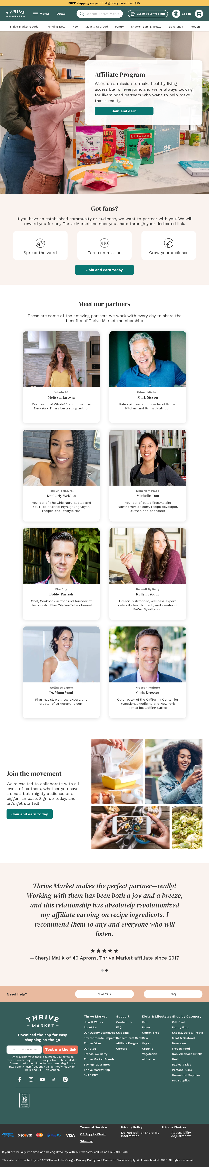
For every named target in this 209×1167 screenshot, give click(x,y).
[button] (199, 14)
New (75, 26)
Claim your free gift (151, 13)
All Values (149, 1059)
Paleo (146, 1027)
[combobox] (100, 14)
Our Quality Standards (99, 1032)
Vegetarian (149, 1054)
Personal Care (182, 1069)
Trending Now (55, 26)
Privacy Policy (131, 1127)
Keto (145, 1022)
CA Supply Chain (93, 1134)
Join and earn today (104, 270)
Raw (145, 1038)
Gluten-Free (150, 1032)
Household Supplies (186, 1075)
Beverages (176, 26)
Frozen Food (181, 1048)
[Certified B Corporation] (24, 1100)
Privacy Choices (174, 1127)
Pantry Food (180, 1027)
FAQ (173, 994)
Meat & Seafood (96, 26)
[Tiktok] (54, 1079)
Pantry (119, 26)
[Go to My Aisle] (15, 13)
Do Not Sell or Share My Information (140, 1134)
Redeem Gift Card (129, 1038)
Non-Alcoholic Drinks (187, 1054)
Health (176, 1059)
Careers (121, 1048)
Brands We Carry (95, 1054)
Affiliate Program (128, 1043)
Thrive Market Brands (99, 1059)
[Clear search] (121, 13)
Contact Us (124, 1022)
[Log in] (176, 14)
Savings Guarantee (97, 1064)
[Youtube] (42, 1079)
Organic (147, 1048)
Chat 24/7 (104, 994)
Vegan (146, 1043)
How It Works (93, 1022)
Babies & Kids (181, 1064)
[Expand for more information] (144, 3)
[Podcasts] (65, 1079)
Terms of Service (93, 1127)
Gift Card (178, 1022)
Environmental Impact (100, 1038)
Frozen (195, 26)
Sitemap (86, 1141)
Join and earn (124, 111)
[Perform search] (81, 13)
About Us (90, 1027)
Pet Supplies (181, 1080)
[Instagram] (31, 1079)
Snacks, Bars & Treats (146, 26)
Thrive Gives (92, 1043)
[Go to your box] (199, 14)
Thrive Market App (97, 1069)
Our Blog (90, 1048)
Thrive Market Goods (24, 26)
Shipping (122, 1032)
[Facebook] (19, 1079)
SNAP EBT (91, 1075)
